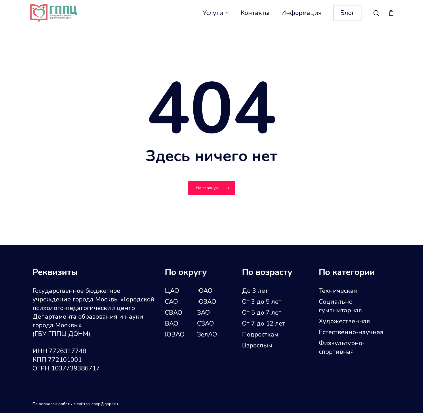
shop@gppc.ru (105, 404)
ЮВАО (174, 334)
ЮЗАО (206, 301)
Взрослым (257, 345)
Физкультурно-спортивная (342, 347)
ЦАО (172, 290)
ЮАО (204, 290)
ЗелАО (207, 334)
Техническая (338, 290)
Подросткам (260, 334)
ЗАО (203, 312)
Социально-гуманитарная (340, 306)
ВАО (171, 323)
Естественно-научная (351, 332)
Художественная (344, 321)
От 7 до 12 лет (263, 323)
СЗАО (205, 323)
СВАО (173, 312)
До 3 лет (255, 290)
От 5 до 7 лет (261, 312)
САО (171, 301)
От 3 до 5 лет (261, 301)
